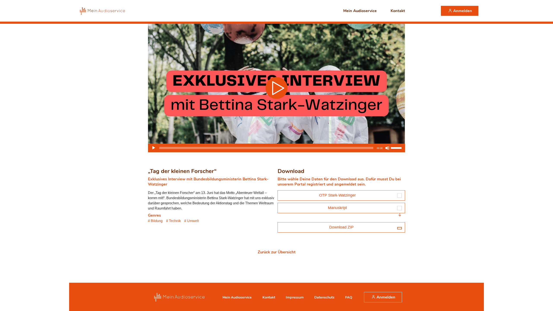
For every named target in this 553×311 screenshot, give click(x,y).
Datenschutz (324, 297)
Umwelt (193, 221)
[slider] (397, 147)
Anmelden (462, 10)
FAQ (348, 297)
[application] (276, 148)
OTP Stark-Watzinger (337, 195)
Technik (175, 221)
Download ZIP (341, 227)
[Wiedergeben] (153, 148)
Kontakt (398, 10)
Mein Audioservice (360, 10)
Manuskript (337, 208)
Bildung (157, 221)
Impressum (295, 297)
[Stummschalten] (387, 148)
